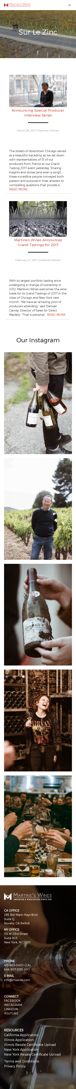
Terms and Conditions (21, 1061)
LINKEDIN (11, 1009)
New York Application (21, 1049)
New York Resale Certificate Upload (32, 1054)
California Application (21, 1035)
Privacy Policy (15, 1066)
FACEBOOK (12, 1000)
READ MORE (18, 189)
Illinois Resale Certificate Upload (30, 1044)
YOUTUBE (11, 1013)
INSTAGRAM (13, 1005)
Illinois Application (19, 1040)
